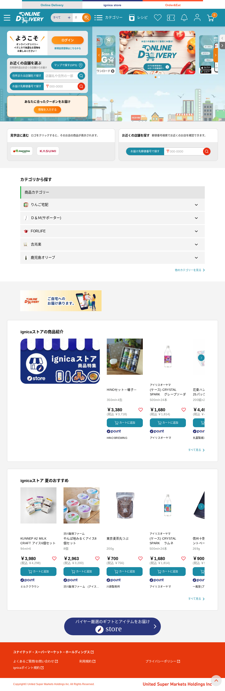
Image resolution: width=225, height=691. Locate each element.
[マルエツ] (21, 151)
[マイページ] (197, 18)
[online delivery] (30, 17)
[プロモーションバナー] (60, 361)
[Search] (86, 17)
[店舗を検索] (81, 76)
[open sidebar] (222, 38)
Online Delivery (52, 5)
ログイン (68, 40)
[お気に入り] (158, 18)
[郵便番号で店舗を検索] (81, 86)
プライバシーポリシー (160, 661)
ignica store (112, 5)
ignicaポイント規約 (26, 667)
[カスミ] (48, 151)
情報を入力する (47, 109)
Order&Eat (173, 5)
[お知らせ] (184, 18)
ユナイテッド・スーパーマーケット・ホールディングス (51, 652)
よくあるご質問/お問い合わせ (33, 661)
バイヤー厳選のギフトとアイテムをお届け (112, 622)
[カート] (210, 18)
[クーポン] (171, 18)
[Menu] (7, 18)
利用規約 (85, 661)
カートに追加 (127, 422)
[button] (99, 55)
